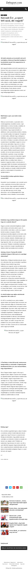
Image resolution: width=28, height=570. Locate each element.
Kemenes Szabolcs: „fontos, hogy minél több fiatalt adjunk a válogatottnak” (18, 502)
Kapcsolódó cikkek (6, 494)
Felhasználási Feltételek (14, 564)
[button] (26, 9)
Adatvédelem (20, 562)
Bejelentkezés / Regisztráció (10, 562)
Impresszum (5, 564)
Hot (2, 15)
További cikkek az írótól (7, 496)
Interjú (5, 15)
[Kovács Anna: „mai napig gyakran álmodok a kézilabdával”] (5, 510)
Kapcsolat (22, 564)
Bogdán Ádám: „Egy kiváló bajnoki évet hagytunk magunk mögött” (18, 524)
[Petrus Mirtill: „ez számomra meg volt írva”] (5, 532)
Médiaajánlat (14, 565)
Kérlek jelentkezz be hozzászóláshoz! (14, 548)
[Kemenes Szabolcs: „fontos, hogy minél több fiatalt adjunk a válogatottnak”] (5, 502)
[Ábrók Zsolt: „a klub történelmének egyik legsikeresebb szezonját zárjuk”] (5, 517)
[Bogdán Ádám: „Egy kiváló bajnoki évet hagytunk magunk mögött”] (5, 525)
